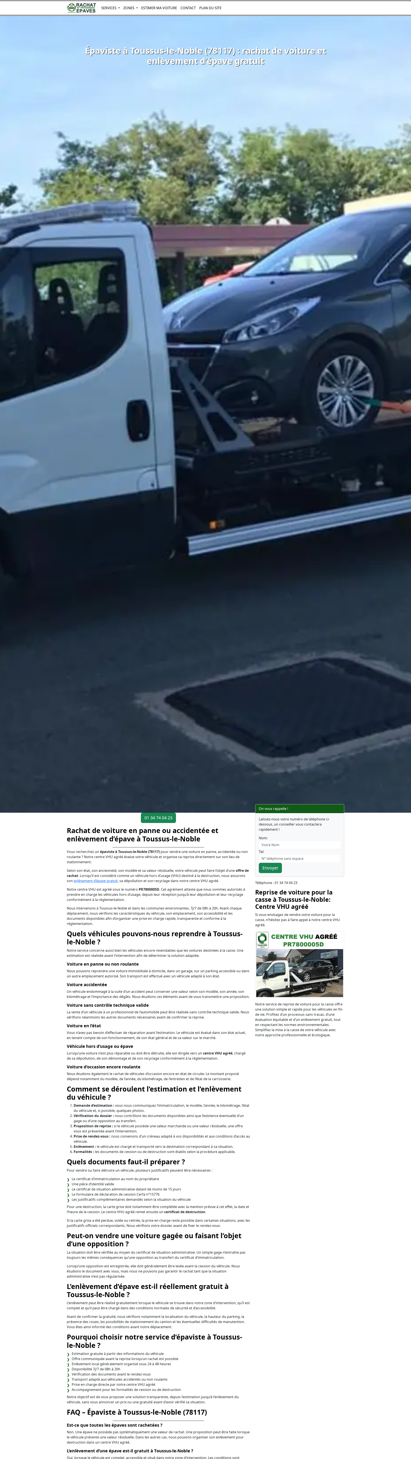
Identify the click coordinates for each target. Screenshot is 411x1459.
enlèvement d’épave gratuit (96, 880)
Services (109, 8)
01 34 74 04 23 (158, 818)
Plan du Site (210, 8)
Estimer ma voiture (159, 8)
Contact (188, 8)
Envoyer (270, 868)
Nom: (263, 838)
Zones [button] (129, 8)
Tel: (261, 851)
